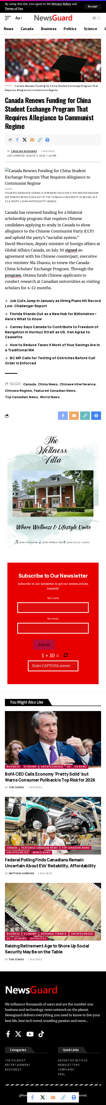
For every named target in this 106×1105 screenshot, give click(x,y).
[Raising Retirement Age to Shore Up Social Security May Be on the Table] (53, 912)
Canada (29, 384)
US (69, 766)
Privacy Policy (61, 4)
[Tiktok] (41, 1034)
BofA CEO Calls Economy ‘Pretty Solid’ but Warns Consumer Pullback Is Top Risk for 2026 (50, 777)
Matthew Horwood (21, 873)
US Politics (38, 938)
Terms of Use (14, 8)
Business (13, 766)
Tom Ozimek (16, 787)
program (13, 275)
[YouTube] (30, 1034)
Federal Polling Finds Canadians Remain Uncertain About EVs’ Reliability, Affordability (50, 863)
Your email (53, 619)
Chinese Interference (77, 384)
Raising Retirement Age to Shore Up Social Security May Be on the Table (47, 949)
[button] (92, 6)
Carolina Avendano (24, 151)
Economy (30, 766)
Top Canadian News (21, 397)
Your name (53, 598)
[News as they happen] (53, 18)
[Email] (32, 140)
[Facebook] (8, 1034)
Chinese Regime (18, 390)
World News (50, 397)
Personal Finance (54, 934)
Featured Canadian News (54, 390)
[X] (18, 1034)
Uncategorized (52, 766)
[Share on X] (24, 140)
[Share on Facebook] (17, 140)
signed (71, 250)
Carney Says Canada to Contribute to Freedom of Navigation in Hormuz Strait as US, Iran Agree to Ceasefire (51, 331)
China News (48, 384)
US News (81, 766)
